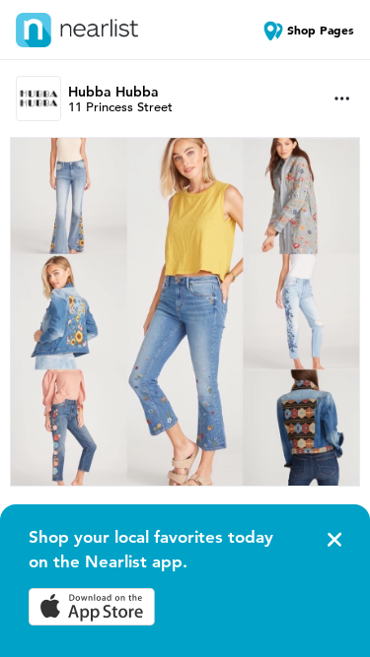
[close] (332, 540)
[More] (342, 98)
